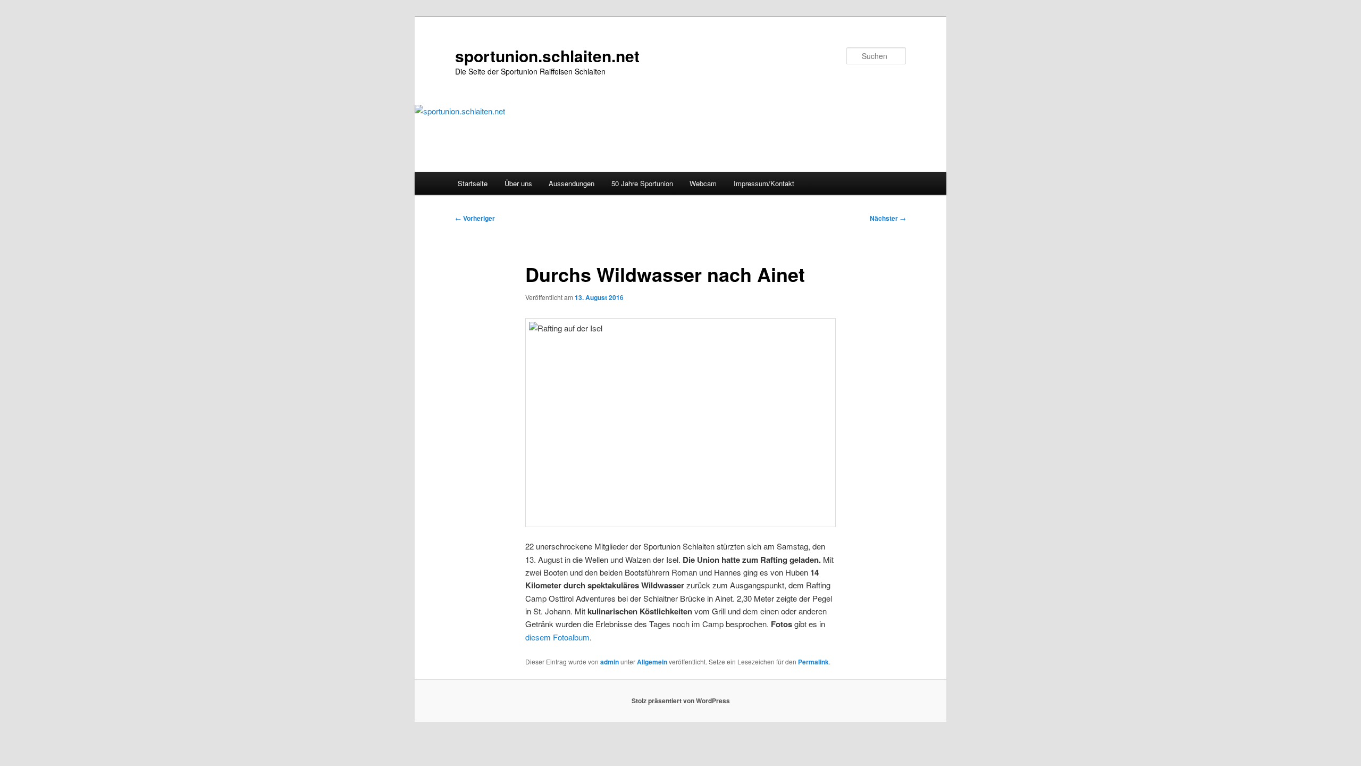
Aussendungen (571, 183)
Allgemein (652, 662)
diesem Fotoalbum (557, 637)
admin (609, 662)
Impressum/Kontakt (764, 183)
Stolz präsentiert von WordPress (681, 700)
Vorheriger (475, 218)
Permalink (813, 662)
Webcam (703, 183)
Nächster (888, 218)
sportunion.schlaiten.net (547, 55)
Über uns (518, 183)
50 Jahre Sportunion (642, 183)
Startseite (473, 183)
